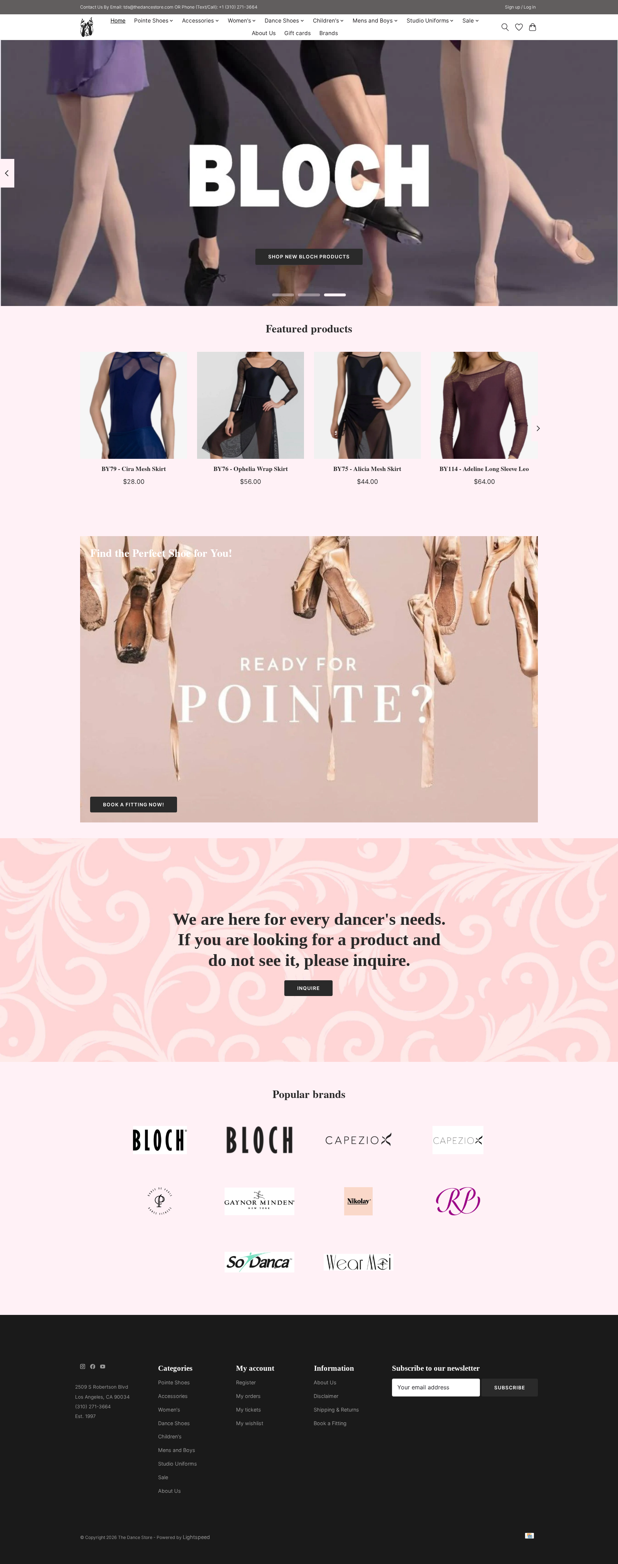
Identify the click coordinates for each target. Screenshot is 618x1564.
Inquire (308, 988)
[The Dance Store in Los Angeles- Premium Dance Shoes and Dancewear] (86, 27)
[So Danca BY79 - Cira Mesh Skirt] (133, 405)
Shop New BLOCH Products (309, 257)
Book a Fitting (330, 1423)
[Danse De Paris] (160, 1202)
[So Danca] (259, 1263)
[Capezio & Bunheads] (457, 1141)
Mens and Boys (176, 1450)
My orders (248, 1396)
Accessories (173, 1396)
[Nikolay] (358, 1202)
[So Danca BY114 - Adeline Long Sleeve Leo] (484, 405)
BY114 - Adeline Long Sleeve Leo (484, 468)
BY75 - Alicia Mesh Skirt (367, 468)
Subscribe (509, 1387)
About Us (264, 33)
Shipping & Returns (336, 1410)
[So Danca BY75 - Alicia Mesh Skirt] (367, 405)
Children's (170, 1436)
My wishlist (249, 1423)
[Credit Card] (529, 1537)
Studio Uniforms (177, 1464)
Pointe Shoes (174, 1382)
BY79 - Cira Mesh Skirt (134, 468)
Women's (169, 1410)
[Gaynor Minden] (259, 1202)
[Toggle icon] (505, 27)
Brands (328, 33)
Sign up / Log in (520, 7)
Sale (163, 1477)
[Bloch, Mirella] (259, 1141)
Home (118, 20)
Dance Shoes (174, 1423)
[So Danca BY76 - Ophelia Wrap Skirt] (250, 405)
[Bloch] (160, 1141)
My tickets (248, 1410)
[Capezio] (358, 1141)
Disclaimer (326, 1396)
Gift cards (297, 33)
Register (246, 1382)
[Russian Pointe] (457, 1202)
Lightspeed (196, 1537)
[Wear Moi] (358, 1263)
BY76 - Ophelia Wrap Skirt (251, 468)
